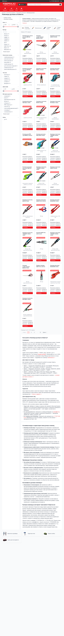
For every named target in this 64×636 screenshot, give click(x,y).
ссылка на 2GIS (42, 354)
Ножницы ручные (31, 12)
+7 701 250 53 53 (49, 520)
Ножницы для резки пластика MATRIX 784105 (27, 70)
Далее (44, 332)
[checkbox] (3, 33)
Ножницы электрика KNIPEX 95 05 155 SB (41, 200)
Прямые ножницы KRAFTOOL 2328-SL (40, 266)
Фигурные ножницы (8, 19)
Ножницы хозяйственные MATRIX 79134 (26, 266)
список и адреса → (37, 394)
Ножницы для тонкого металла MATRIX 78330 (27, 37)
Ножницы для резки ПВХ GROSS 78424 (41, 135)
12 (40, 332)
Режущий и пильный (21, 12)
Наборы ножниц (7, 17)
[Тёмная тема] (61, 1)
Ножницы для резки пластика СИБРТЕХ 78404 (27, 168)
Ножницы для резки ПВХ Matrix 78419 (27, 102)
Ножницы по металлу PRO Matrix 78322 (55, 102)
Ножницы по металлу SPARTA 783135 (55, 167)
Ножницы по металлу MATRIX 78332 (27, 200)
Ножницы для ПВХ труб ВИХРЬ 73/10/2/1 (27, 135)
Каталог (4, 12)
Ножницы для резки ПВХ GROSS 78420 (54, 69)
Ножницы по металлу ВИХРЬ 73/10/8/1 (41, 69)
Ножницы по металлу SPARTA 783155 (55, 36)
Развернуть (24, 23)
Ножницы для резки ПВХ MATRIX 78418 (54, 200)
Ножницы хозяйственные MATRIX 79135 (40, 37)
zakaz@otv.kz (56, 411)
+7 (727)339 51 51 (40, 520)
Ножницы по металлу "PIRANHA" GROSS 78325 (41, 168)
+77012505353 (52, 522)
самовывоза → (51, 357)
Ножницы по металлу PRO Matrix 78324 (27, 299)
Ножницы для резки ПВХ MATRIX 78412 (54, 266)
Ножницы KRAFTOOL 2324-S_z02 (41, 233)
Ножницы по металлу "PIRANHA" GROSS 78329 (55, 234)
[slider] (3, 26)
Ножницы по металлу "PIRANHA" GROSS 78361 (55, 135)
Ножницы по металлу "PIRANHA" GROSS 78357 (27, 234)
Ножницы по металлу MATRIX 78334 (41, 102)
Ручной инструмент (11, 12)
